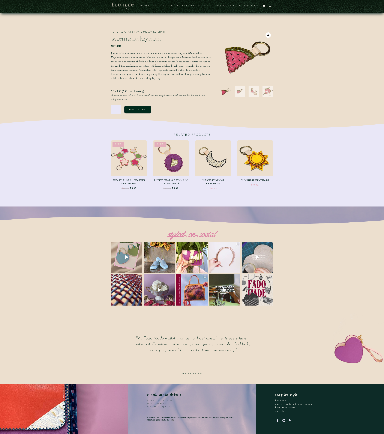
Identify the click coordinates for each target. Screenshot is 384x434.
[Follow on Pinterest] (289, 420)
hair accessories (286, 408)
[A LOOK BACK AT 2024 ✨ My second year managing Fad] (257, 290)
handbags (281, 401)
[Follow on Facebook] (277, 420)
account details (248, 6)
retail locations (157, 403)
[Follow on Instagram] (283, 420)
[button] (268, 35)
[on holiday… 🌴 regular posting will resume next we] (159, 257)
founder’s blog (226, 6)
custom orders (169, 6)
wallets (280, 411)
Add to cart (138, 109)
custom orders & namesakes (293, 404)
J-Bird (172, 420)
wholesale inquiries (159, 400)
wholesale (188, 6)
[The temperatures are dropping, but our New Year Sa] (192, 290)
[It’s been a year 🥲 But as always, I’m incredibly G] (224, 290)
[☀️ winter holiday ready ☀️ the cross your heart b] (192, 257)
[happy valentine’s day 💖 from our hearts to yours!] (126, 257)
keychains (127, 32)
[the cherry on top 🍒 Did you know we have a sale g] (159, 290)
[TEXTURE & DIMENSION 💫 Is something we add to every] (126, 290)
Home (114, 32)
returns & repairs (158, 407)
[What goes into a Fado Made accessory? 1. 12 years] (257, 257)
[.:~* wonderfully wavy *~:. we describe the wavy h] (224, 257)
